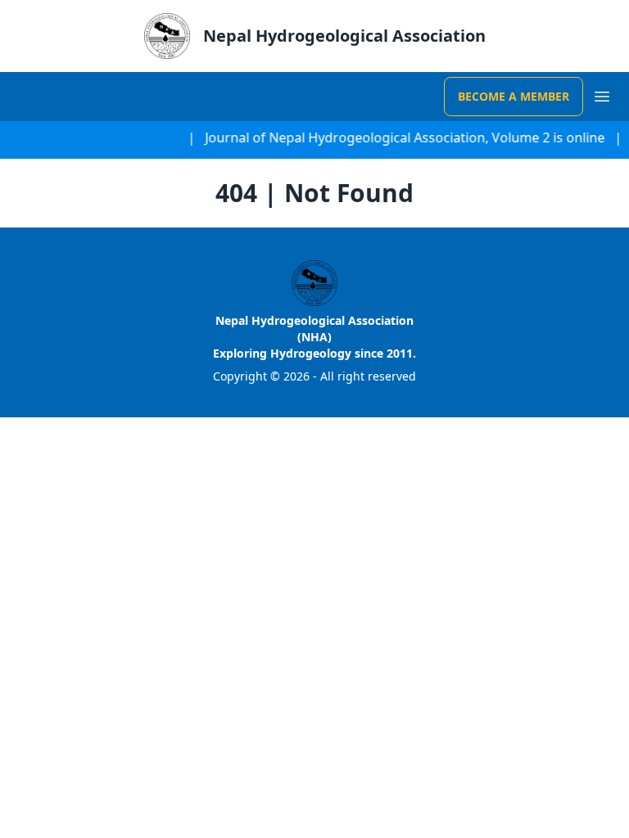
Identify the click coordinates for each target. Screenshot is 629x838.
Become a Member (513, 96)
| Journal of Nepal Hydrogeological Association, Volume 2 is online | (404, 137)
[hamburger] (602, 96)
